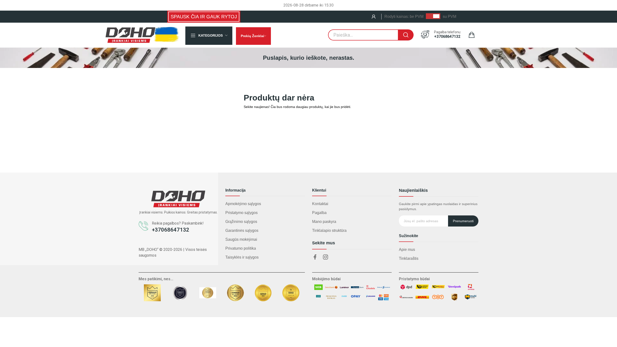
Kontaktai (320, 204)
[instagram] (326, 257)
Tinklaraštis (408, 258)
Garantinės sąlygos (241, 230)
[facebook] (315, 257)
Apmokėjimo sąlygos (243, 204)
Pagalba (319, 213)
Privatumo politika (240, 248)
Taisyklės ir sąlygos (242, 257)
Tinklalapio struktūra (329, 230)
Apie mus (407, 249)
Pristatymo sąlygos (241, 213)
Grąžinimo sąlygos (241, 222)
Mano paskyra (324, 222)
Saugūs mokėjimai (241, 239)
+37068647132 (447, 36)
